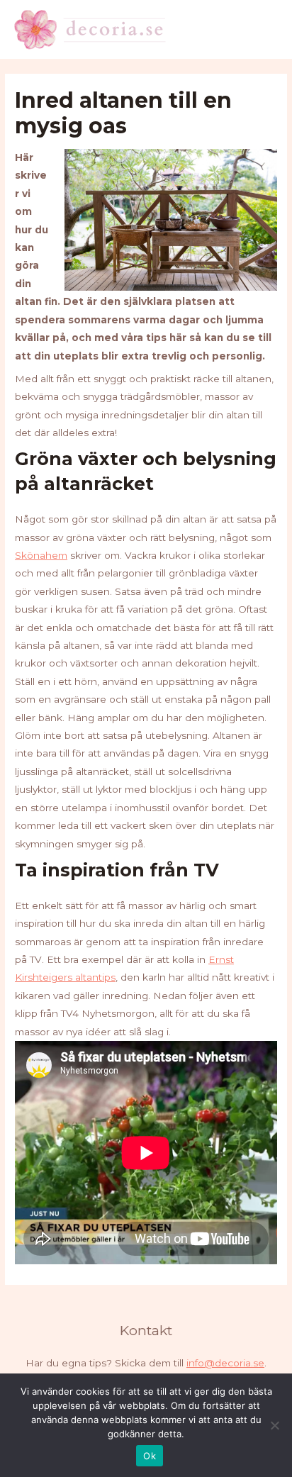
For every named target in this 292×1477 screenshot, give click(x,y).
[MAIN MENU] (264, 29)
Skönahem (41, 555)
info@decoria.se (225, 1363)
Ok (149, 1455)
